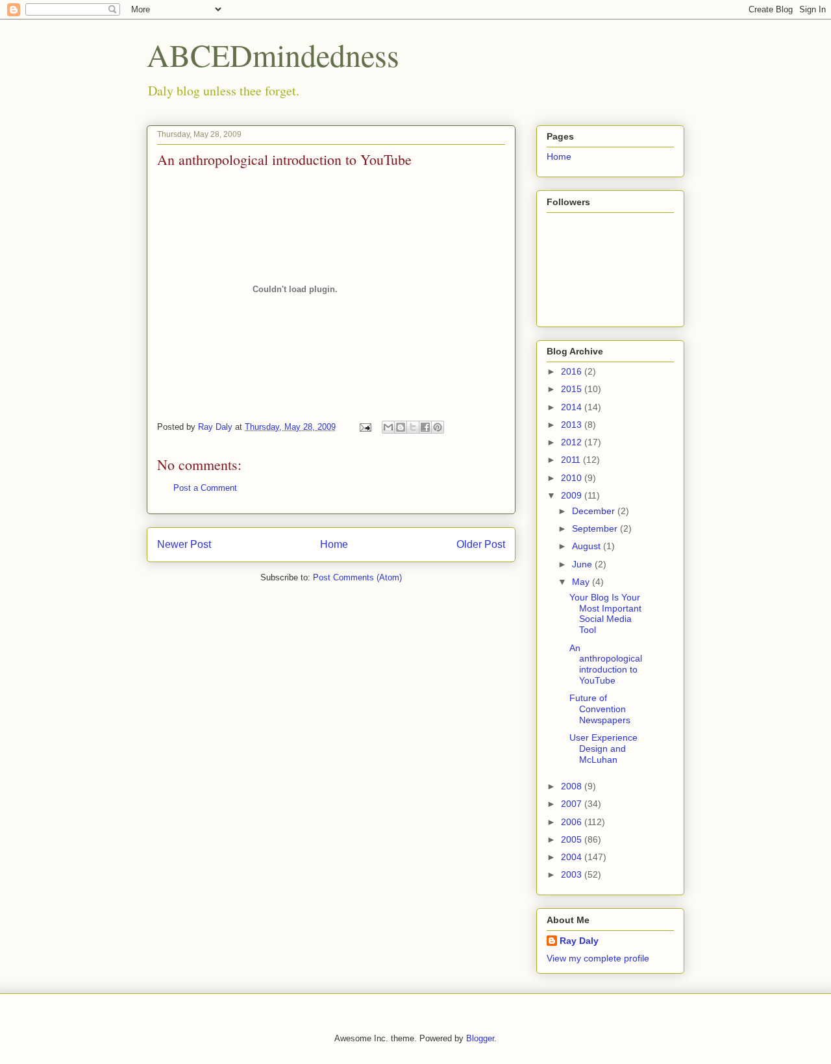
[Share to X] (412, 427)
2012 (572, 442)
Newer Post (184, 544)
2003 (572, 874)
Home (334, 544)
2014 (572, 407)
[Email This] (388, 427)
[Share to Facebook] (425, 427)
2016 (572, 371)
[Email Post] (364, 427)
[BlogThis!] (400, 427)
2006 (572, 822)
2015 (572, 389)
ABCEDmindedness (273, 54)
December (594, 511)
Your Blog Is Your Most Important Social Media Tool (605, 613)
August (587, 546)
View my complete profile (598, 958)
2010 (572, 478)
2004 (572, 857)
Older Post (480, 544)
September (596, 528)
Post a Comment (205, 488)
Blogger (480, 1038)
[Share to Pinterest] (437, 427)
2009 (572, 495)
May (582, 581)
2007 (572, 803)
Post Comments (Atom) (357, 577)
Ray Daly (579, 940)
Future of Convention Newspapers (599, 709)
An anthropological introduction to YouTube (605, 664)
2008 (572, 786)
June (583, 564)
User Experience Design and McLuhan (603, 748)
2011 (572, 459)
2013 (572, 424)
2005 (572, 839)
